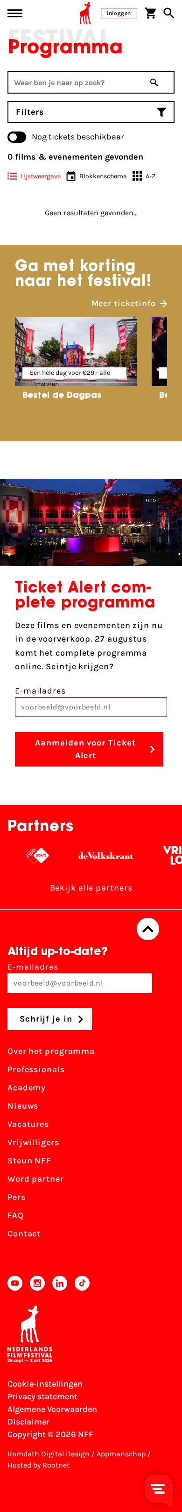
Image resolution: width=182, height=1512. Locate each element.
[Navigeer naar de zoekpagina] (169, 13)
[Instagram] (37, 1283)
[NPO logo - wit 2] (31, 855)
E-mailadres (40, 691)
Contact (24, 1233)
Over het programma (51, 1051)
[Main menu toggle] (14, 13)
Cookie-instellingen (45, 1384)
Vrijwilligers (33, 1142)
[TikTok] (82, 1283)
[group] (76, 361)
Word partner (35, 1179)
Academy (26, 1087)
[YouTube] (14, 1283)
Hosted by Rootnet (38, 1465)
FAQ (15, 1215)
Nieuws (22, 1106)
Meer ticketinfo (123, 303)
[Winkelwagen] (150, 13)
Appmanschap (121, 1453)
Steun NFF (29, 1160)
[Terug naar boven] (148, 929)
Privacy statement (42, 1396)
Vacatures (28, 1124)
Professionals (36, 1069)
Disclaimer (28, 1422)
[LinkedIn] (59, 1283)
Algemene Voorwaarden (52, 1409)
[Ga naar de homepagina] (85, 13)
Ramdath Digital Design (48, 1453)
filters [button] (30, 112)
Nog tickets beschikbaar (78, 136)
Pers (16, 1197)
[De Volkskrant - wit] (100, 855)
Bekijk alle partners (91, 888)
